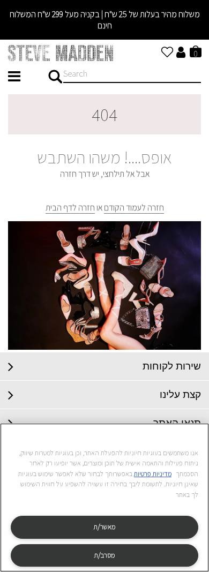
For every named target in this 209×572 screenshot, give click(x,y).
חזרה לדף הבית (70, 207)
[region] (104, 497)
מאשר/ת (104, 526)
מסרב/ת (104, 555)
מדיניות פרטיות (152, 473)
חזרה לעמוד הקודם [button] (134, 207)
